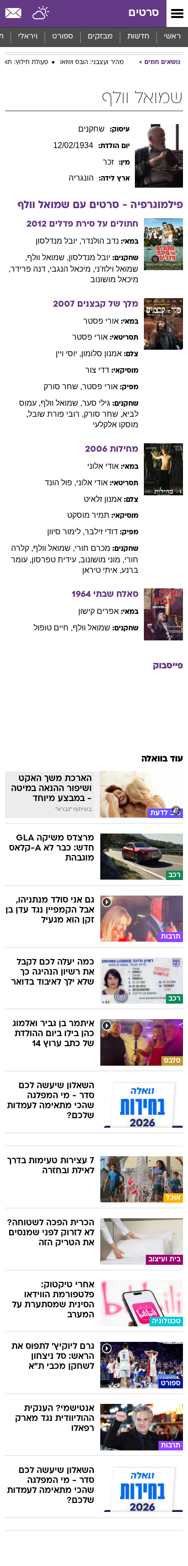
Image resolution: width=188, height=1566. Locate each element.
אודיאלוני (103, 466)
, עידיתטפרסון (56, 559)
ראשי (172, 37)
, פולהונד (60, 482)
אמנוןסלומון (101, 353)
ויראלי (28, 37)
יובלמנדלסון (89, 257)
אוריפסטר (101, 321)
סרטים (143, 13)
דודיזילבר (101, 531)
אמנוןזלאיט (103, 499)
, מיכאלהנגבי (72, 269)
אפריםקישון (98, 611)
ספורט (62, 37)
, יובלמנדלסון (58, 241)
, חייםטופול (53, 627)
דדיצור (97, 370)
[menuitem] (138, 37)
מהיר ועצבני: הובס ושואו (92, 63)
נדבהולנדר (100, 241)
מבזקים (100, 37)
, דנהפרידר (30, 269)
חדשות (138, 37)
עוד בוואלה (162, 759)
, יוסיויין (68, 353)
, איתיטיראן (101, 570)
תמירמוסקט (88, 515)
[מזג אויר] (41, 13)
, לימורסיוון (66, 531)
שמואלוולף (91, 627)
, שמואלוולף (48, 257)
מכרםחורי (92, 548)
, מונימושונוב (102, 559)
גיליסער (96, 403)
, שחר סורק (63, 386)
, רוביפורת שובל (56, 414)
